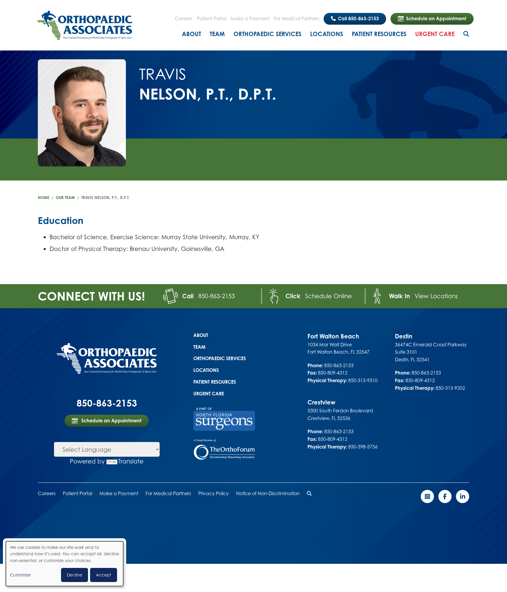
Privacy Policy (213, 493)
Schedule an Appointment (436, 18)
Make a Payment (250, 18)
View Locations (436, 296)
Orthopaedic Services (267, 34)
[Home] (84, 25)
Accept (103, 574)
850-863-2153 (216, 296)
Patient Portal (211, 18)
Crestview (321, 402)
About (191, 34)
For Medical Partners (296, 18)
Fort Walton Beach (333, 336)
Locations (326, 34)
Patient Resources (379, 34)
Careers (183, 18)
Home (43, 197)
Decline (74, 574)
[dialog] (64, 563)
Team (217, 34)
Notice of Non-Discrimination (268, 493)
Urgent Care (434, 34)
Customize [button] (20, 574)
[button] (309, 493)
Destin (403, 336)
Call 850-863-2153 (358, 18)
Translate (130, 461)
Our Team (65, 197)
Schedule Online (328, 296)
